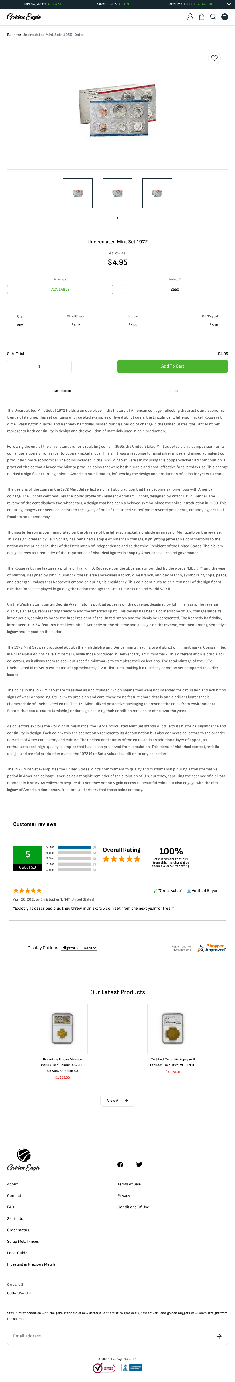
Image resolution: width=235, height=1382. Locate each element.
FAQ (10, 1207)
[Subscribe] (219, 1336)
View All (113, 1100)
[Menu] (224, 16)
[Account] (190, 16)
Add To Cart (172, 366)
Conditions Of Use (133, 1207)
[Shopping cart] (201, 16)
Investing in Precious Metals (31, 1264)
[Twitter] (142, 1164)
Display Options (43, 948)
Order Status (18, 1230)
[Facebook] (123, 1164)
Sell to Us (15, 1218)
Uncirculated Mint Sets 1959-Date (52, 34)
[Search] (213, 16)
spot (127, 1313)
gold (59, 1313)
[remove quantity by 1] (18, 367)
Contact (14, 1195)
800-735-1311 (19, 1293)
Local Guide (17, 1252)
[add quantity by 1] (60, 367)
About (12, 1184)
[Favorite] (214, 58)
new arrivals (150, 1313)
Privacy (123, 1195)
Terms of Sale (129, 1184)
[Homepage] (24, 16)
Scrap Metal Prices (23, 1241)
